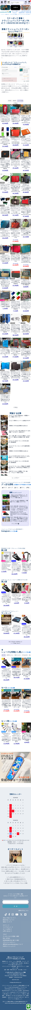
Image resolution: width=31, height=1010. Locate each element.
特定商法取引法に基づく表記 (11, 940)
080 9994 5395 (15, 979)
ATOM (8, 938)
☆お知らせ (7, 14)
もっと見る (15, 477)
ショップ (2, 4)
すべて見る (13, 531)
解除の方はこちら (24, 910)
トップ (2, 14)
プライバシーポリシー (9, 942)
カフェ (23, 487)
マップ (11, 487)
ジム (5, 3)
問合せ (28, 1009)
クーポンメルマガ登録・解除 (11, 936)
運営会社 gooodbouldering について (13, 944)
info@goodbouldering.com (15, 982)
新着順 (9, 100)
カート (29, 2)
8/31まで (14, 12)
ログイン (25, 4)
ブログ (8, 3)
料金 (28, 487)
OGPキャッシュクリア (9, 946)
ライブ (5, 487)
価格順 (14, 100)
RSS (4, 938)
